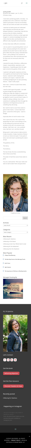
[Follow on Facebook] (4, 359)
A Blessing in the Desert (9, 241)
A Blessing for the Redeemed (11, 246)
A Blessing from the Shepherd (11, 249)
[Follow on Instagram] (8, 359)
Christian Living (7, 15)
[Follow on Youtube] (15, 359)
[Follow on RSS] (11, 359)
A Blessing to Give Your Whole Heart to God (14, 244)
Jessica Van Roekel (9, 13)
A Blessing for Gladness (9, 239)
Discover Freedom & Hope (13, 386)
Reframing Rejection (11, 373)
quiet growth (7, 12)
